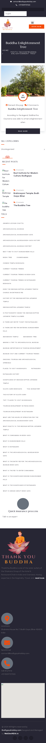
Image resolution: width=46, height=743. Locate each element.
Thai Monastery (33, 389)
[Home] (7, 24)
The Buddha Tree (22, 205)
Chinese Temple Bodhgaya (13, 263)
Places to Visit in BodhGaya (15, 368)
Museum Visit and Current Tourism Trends (21, 354)
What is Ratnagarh (11, 447)
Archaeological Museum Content (17, 246)
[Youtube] (30, 9)
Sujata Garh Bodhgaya (12, 389)
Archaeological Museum (13, 229)
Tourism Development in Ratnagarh (18, 411)
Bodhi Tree (7, 257)
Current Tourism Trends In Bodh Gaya (19, 274)
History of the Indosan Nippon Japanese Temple (20, 300)
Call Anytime (6, 671)
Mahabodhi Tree (30, 337)
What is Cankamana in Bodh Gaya (17, 435)
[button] (32, 22)
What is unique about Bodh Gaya (17, 491)
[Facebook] (16, 9)
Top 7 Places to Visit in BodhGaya (17, 400)
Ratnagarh (36, 368)
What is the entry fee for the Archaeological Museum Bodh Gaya (22, 463)
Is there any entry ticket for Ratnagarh (20, 322)
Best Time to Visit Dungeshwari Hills (18, 252)
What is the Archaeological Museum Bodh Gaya (21, 454)
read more (39, 578)
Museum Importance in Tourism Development (22, 348)
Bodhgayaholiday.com (12, 730)
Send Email (6, 650)
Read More (23, 131)
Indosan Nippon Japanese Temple (16, 307)
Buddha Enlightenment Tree (23, 109)
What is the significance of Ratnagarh (19, 485)
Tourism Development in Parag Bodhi (18, 406)
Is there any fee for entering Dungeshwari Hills (21, 329)
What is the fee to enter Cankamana (18, 470)
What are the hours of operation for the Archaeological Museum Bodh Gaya (20, 419)
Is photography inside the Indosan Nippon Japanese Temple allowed (21, 314)
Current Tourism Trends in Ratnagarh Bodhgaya (19, 281)
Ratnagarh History (11, 374)
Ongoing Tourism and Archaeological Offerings (19, 361)
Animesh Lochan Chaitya (13, 223)
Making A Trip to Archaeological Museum (21, 342)
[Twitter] (25, 9)
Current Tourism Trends (13, 269)
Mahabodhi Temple (11, 337)
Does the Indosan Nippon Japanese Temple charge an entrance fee (20, 291)
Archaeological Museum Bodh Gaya (18, 235)
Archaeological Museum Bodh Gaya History (21, 240)
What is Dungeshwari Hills (14, 441)
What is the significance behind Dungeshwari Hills (22, 477)
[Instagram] (20, 9)
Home (6, 50)
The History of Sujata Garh (14, 394)
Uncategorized (7, 149)
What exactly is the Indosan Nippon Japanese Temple (22, 428)
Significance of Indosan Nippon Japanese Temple (20, 381)
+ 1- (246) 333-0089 (10, 522)
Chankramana (22, 257)
